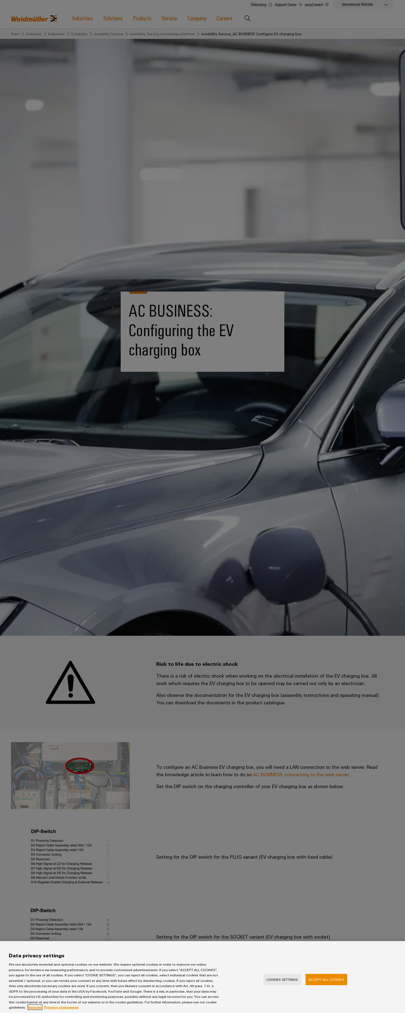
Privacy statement (61, 1007)
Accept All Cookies (326, 979)
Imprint (35, 1007)
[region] (202, 977)
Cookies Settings (282, 979)
